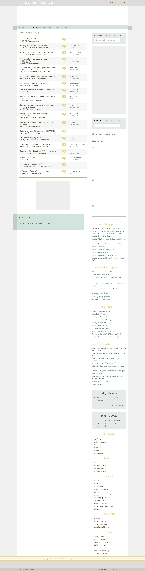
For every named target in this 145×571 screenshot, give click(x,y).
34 (64, 138)
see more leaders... (117, 405)
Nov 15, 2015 (74, 98)
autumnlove (75, 45)
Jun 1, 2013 (28, 166)
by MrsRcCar (25, 116)
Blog (21, 27)
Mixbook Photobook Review (107, 255)
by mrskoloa (51, 151)
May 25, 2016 (74, 61)
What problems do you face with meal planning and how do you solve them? (108, 293)
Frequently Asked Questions (103, 445)
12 (64, 68)
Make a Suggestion (100, 442)
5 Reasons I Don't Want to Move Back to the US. (108, 259)
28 (64, 76)
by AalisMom (52, 76)
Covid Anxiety (103, 252)
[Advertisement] (53, 195)
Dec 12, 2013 (74, 146)
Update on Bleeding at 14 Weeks (32, 90)
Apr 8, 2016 (24, 78)
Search (97, 120)
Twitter (23, 3)
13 (64, 46)
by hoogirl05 (49, 90)
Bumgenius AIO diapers (105, 320)
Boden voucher (102, 322)
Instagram (47, 3)
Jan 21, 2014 (74, 139)
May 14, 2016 (25, 72)
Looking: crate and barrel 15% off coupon (111, 371)
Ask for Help (98, 439)
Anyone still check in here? (100, 274)
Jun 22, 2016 (24, 54)
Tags (107, 120)
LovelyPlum (74, 89)
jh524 (72, 105)
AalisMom (73, 76)
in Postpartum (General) (40, 54)
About (21, 559)
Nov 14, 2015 (24, 109)
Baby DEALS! (101, 373)
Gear (67, 27)
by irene (34, 158)
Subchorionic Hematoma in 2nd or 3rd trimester (37, 122)
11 (64, 96)
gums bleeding (25, 158)
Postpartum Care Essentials (103, 495)
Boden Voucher (101, 314)
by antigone (49, 52)
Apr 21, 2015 (24, 133)
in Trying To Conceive (38, 78)
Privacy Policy (43, 559)
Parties (96, 492)
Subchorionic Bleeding (28, 138)
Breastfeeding (99, 486)
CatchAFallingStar (77, 144)
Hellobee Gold (99, 462)
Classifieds (46, 27)
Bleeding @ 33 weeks (28, 46)
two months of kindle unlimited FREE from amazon (108, 354)
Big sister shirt (104, 328)
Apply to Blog (99, 536)
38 (64, 131)
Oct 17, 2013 (24, 153)
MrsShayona (100, 400)
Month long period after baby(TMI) (32, 52)
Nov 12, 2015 (24, 100)
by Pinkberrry (42, 46)
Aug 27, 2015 (24, 118)
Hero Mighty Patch (104, 236)
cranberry (74, 122)
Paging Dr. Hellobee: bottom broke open (34, 114)
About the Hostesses (101, 524)
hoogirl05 (74, 96)
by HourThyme (49, 131)
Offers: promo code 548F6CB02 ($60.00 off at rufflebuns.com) (108, 377)
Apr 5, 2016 (74, 85)
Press (72, 559)
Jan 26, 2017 (24, 48)
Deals (59, 27)
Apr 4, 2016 (24, 85)
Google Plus (19, 3)
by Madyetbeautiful (27, 107)
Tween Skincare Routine (106, 249)
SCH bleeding (25, 39)
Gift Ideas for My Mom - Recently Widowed (106, 277)
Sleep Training (99, 500)
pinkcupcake (75, 171)
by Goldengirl (25, 61)
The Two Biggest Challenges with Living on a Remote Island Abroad (108, 240)
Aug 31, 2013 (24, 146)
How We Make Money (101, 550)
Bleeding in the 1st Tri (32, 164)
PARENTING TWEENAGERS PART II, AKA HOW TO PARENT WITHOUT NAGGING (108, 232)
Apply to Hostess (100, 539)
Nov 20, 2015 (74, 91)
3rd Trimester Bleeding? (28, 171)
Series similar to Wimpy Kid (101, 299)
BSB (71, 131)
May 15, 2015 (74, 124)
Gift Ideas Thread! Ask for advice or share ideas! (107, 283)
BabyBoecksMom (76, 157)
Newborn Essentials (101, 489)
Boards (33, 27)
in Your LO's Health (38, 118)
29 (64, 144)
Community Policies (101, 553)
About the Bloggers (100, 521)
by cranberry (25, 124)
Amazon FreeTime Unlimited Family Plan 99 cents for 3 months (109, 349)
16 (64, 59)
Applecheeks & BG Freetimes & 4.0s (109, 334)
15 (64, 151)
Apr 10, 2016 (74, 78)
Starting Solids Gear (101, 503)
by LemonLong (43, 171)
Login (111, 3)
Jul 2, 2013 (24, 160)
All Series (97, 509)
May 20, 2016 (25, 63)
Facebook (31, 3)
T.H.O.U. (73, 137)
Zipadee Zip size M (104, 311)
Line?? (94, 280)
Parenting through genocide (101, 296)
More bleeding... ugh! (27, 83)
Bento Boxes (98, 483)
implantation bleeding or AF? (30, 144)
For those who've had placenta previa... (34, 59)
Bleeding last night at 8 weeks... (31, 131)
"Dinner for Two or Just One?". (102, 272)
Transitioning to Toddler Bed (103, 506)
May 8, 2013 (24, 140)
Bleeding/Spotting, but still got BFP (32, 151)
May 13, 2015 (25, 126)
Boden (100, 384)
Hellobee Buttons (100, 545)
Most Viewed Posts (100, 453)
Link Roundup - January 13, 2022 (112, 228)
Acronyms (97, 450)
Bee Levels (97, 447)
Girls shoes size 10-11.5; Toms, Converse (111, 337)
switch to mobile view (27, 569)
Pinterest (39, 3)
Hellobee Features (100, 468)
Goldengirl (74, 59)
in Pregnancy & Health (39, 48)
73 (64, 164)
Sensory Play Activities (102, 497)
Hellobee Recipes (100, 465)
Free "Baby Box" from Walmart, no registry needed (108, 367)
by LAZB (33, 39)
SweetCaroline (76, 52)
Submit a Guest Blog (101, 542)
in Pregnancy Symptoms (40, 72)
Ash (71, 151)
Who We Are (98, 518)
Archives (117, 120)
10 (64, 122)
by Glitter (47, 144)
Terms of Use (31, 559)
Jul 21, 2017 (24, 41)
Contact (54, 559)
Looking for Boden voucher (107, 317)
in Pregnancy (34, 41)
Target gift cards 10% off (107, 363)
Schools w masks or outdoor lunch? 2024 (105, 289)
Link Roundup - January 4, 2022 (111, 244)
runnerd (73, 67)
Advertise (64, 559)
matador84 (74, 39)
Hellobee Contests (100, 471)
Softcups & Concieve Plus (106, 331)
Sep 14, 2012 (24, 173)
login (30, 223)
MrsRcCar (74, 113)
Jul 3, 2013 (74, 159)
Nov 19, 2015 (24, 92)
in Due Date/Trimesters (42, 166)
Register (122, 3)
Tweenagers (101, 246)
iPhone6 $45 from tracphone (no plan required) (106, 359)
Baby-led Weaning (100, 481)
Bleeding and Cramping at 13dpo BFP (33, 76)
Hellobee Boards (39, 16)
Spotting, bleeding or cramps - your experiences (37, 105)
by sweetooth (42, 138)
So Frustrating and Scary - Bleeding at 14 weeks (37, 96)
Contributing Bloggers (101, 527)
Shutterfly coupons (104, 381)
